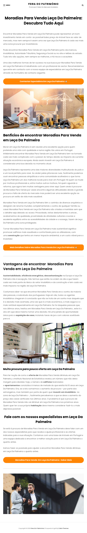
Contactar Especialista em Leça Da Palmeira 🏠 (43, 81)
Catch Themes (63, 528)
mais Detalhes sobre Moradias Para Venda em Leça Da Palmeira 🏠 (43, 247)
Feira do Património (43, 4)
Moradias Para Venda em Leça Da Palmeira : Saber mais (43, 460)
